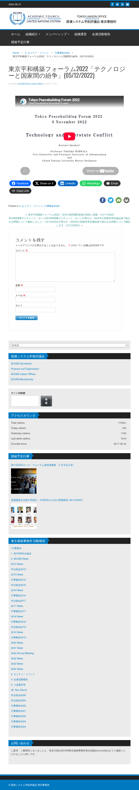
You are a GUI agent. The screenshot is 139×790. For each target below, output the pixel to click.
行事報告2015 (18, 579)
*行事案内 (16, 548)
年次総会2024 (18, 700)
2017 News (17, 606)
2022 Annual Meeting (22, 653)
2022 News (17, 658)
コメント (21, 250)
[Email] (127, 4)
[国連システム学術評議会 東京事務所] (68, 18)
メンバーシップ (56, 34)
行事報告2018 (18, 621)
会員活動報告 (101, 34)
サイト (19, 305)
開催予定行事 (20, 42)
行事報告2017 (18, 611)
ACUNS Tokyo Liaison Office (30, 83)
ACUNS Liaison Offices (23, 374)
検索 (46, 400)
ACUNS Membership (22, 379)
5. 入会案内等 (18, 684)
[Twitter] (117, 4)
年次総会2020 (18, 695)
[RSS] (122, 4)
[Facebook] (112, 4)
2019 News (17, 632)
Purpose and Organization (25, 368)
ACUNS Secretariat (21, 363)
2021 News (17, 648)
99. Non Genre (19, 689)
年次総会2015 (18, 569)
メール (20, 295)
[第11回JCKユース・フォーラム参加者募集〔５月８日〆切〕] (23, 481)
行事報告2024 (18, 726)
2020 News (17, 642)
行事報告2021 (18, 710)
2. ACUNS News (19, 558)
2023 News (17, 663)
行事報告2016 (18, 595)
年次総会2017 (18, 600)
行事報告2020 (18, 705)
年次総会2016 (18, 585)
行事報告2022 (62, 52)
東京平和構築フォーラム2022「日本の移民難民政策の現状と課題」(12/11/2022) (69, 214)
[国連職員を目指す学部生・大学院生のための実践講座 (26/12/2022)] (23, 516)
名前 (19, 285)
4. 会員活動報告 (19, 679)
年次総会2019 (18, 627)
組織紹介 (32, 34)
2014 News (17, 564)
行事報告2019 (18, 637)
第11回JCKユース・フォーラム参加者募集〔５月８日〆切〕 (43, 465)
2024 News (17, 668)
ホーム (15, 34)
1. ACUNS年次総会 (21, 553)
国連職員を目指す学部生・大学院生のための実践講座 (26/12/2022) (47, 500)
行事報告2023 (18, 721)
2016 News (17, 590)
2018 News (17, 616)
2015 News (17, 574)
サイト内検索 (18, 393)
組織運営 (80, 34)
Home (16, 52)
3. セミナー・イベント (37, 52)
